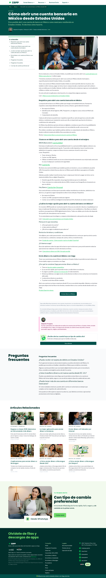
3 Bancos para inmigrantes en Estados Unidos (56, 96)
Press (46, 567)
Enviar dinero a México (68, 294)
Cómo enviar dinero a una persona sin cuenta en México (60, 135)
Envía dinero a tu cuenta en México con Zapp (22, 56)
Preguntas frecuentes (17, 60)
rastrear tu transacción (61, 271)
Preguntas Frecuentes (51, 548)
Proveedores (48, 563)
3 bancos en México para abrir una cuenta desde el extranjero (20, 47)
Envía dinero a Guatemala (51, 558)
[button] (29, 2)
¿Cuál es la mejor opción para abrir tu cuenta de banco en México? (21, 51)
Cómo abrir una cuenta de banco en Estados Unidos (57, 219)
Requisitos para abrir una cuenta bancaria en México (20, 42)
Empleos (47, 572)
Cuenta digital (58, 143)
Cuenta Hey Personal (55, 187)
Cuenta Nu (46, 165)
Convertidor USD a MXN (51, 553)
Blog (46, 565)
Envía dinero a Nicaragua (51, 560)
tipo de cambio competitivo (56, 267)
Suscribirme (68, 343)
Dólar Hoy (48, 550)
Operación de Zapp (67, 550)
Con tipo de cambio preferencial (20, 65)
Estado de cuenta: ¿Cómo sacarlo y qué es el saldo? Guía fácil (60, 240)
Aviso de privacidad (67, 545)
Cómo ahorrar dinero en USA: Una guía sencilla (56, 251)
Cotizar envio (60, 515)
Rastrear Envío (54, 2)
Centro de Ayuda (49, 570)
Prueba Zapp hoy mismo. (46, 290)
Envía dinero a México (50, 555)
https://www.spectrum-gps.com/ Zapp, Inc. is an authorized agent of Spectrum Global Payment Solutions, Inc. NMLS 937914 (25, 562)
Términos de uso (66, 548)
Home (46, 545)
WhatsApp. (34, 556)
